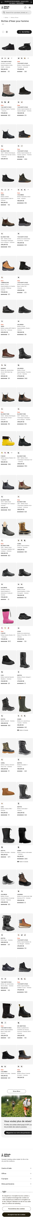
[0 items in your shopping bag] (25, 7)
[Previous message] (2, 2)
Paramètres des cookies (16, 1208)
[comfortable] (7, 32)
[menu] (30, 7)
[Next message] (31, 2)
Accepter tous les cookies (16, 1214)
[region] (16, 1206)
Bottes (6, 17)
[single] (3, 32)
